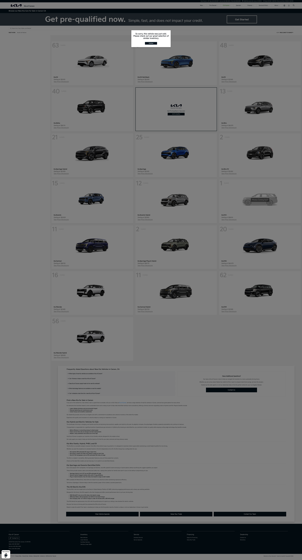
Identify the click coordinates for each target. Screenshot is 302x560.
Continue (151, 43)
